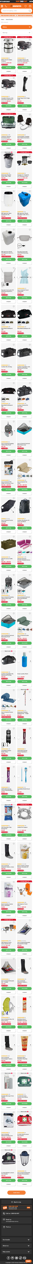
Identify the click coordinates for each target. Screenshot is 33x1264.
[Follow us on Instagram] (12, 1257)
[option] (8, 43)
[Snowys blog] (24, 1257)
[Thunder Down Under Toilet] (8, 159)
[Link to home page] (16, 6)
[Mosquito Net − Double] (8, 964)
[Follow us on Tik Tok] (20, 1257)
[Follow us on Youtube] (16, 1257)
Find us (16, 1226)
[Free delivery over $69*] (8, 15)
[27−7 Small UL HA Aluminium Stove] (24, 159)
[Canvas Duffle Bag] (8, 542)
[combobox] (16, 33)
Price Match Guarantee (6, 218)
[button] (3, 47)
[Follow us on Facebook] (8, 1257)
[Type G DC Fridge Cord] (24, 82)
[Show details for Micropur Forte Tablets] (8, 1080)
